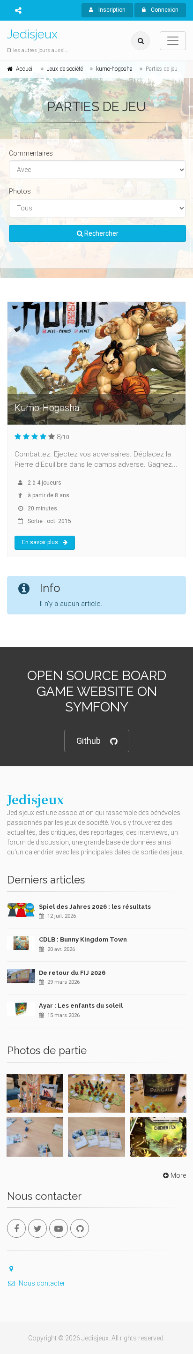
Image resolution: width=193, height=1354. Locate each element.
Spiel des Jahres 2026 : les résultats (95, 906)
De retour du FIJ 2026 (72, 972)
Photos (20, 191)
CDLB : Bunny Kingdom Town (83, 939)
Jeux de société (65, 69)
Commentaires (31, 153)
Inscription (111, 10)
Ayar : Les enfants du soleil (81, 1005)
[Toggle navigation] (173, 40)
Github (88, 741)
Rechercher (101, 233)
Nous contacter (42, 1283)
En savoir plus (40, 542)
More (178, 1175)
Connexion (163, 10)
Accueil (25, 69)
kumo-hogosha (114, 69)
